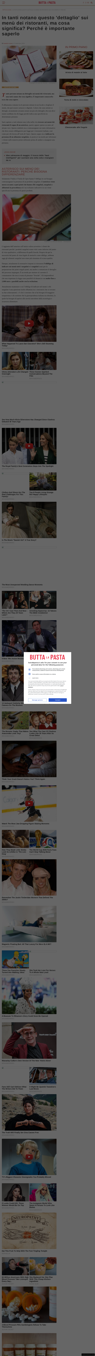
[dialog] (47, 678)
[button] (47, 678)
